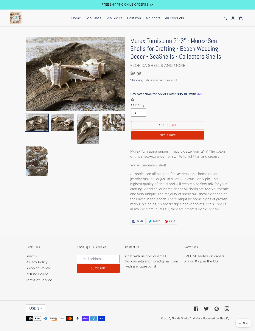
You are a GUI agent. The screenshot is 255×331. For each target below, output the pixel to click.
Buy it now (168, 135)
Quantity (137, 105)
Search (31, 256)
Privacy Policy (37, 262)
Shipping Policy (38, 268)
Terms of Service (39, 280)
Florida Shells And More (187, 318)
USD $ (34, 308)
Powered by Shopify (216, 318)
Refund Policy (37, 274)
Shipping (136, 80)
